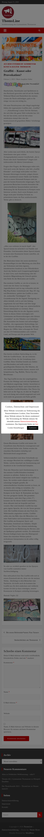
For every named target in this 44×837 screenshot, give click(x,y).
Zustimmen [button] (33, 428)
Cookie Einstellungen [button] (16, 428)
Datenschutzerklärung (28, 421)
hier (36, 424)
